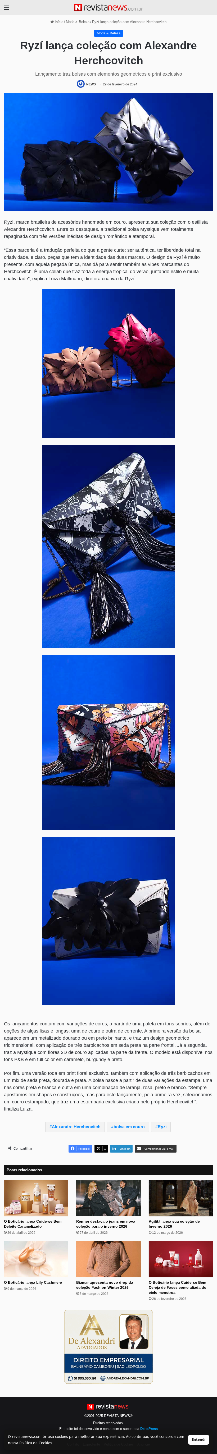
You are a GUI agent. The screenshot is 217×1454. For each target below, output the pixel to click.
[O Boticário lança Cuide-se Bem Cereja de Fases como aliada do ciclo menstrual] (181, 1259)
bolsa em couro (129, 1127)
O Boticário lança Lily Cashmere (33, 1282)
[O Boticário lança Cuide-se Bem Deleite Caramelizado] (36, 1198)
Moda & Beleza (77, 22)
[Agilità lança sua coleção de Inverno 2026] (181, 1198)
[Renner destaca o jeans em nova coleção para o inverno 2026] (108, 1198)
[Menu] (6, 10)
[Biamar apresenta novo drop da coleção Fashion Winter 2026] (108, 1259)
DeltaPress (149, 1429)
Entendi (198, 1439)
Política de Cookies (35, 1442)
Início (58, 22)
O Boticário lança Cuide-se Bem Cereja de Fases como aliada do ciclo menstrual (177, 1287)
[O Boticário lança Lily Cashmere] (36, 1259)
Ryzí (162, 1127)
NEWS (91, 84)
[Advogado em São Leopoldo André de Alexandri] (108, 1346)
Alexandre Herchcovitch (76, 1127)
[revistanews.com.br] (108, 7)
